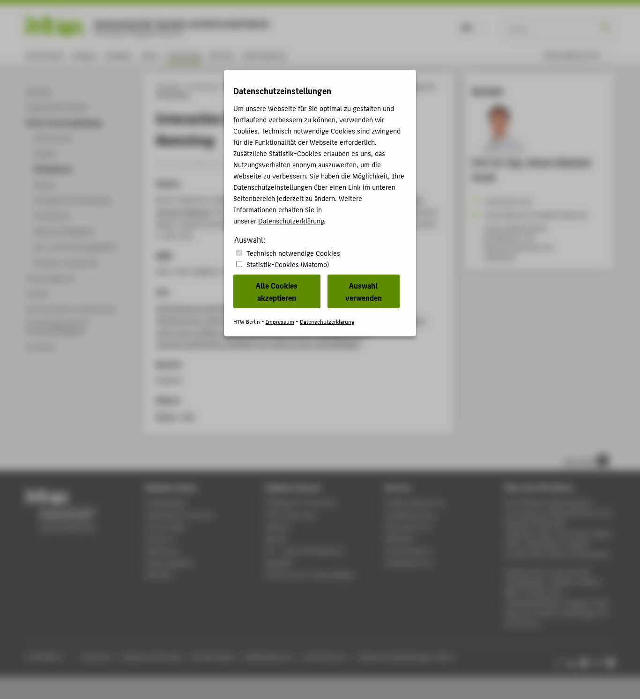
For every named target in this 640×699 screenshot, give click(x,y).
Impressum (280, 321)
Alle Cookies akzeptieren (277, 291)
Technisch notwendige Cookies (293, 252)
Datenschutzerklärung (291, 220)
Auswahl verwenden (363, 291)
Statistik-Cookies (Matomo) (287, 264)
